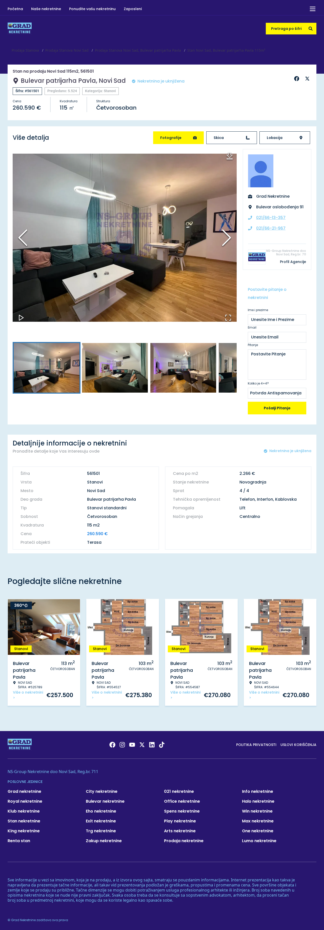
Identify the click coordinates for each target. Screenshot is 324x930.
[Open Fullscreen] (228, 317)
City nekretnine (101, 791)
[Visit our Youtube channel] (132, 745)
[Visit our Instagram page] (122, 745)
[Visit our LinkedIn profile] (152, 745)
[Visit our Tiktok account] (162, 745)
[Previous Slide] (23, 238)
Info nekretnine (257, 791)
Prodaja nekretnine (184, 841)
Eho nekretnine (101, 811)
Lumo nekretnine (259, 841)
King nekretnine (24, 831)
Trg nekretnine (101, 831)
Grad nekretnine (24, 791)
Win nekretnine (257, 811)
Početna (15, 8)
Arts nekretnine (180, 831)
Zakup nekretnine (104, 841)
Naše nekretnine (46, 8)
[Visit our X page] (142, 745)
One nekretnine (257, 831)
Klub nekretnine (24, 811)
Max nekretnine (258, 821)
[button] (125, 237)
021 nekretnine (179, 791)
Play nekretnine (180, 821)
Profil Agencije (293, 261)
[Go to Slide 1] (46, 368)
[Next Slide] (226, 238)
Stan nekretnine (24, 821)
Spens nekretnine (182, 811)
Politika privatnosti (256, 744)
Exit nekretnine (101, 821)
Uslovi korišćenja (298, 744)
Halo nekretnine (258, 801)
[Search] (310, 28)
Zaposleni (133, 8)
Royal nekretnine (25, 801)
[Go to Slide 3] (183, 368)
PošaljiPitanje (277, 408)
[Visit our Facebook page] (112, 745)
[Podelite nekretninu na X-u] (308, 78)
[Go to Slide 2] (115, 368)
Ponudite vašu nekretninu (92, 8)
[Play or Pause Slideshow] (21, 317)
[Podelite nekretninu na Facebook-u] (297, 78)
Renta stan (19, 841)
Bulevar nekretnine (105, 801)
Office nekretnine (182, 801)
